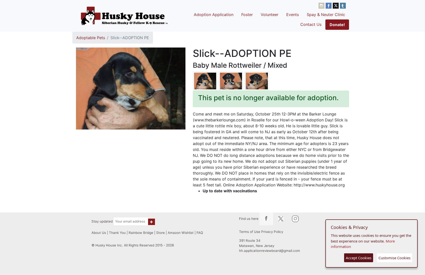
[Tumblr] (343, 5)
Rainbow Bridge (141, 233)
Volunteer (269, 14)
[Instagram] (322, 5)
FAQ (200, 233)
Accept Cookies (358, 257)
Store (160, 233)
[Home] (124, 15)
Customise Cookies (394, 257)
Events (292, 14)
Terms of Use (249, 232)
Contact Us (310, 24)
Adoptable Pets (90, 37)
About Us (98, 233)
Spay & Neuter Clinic (326, 14)
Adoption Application (213, 14)
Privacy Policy (272, 232)
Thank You (117, 233)
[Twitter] (336, 5)
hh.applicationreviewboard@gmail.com (269, 251)
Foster (247, 14)
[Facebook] (329, 5)
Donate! (337, 24)
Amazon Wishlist (181, 233)
